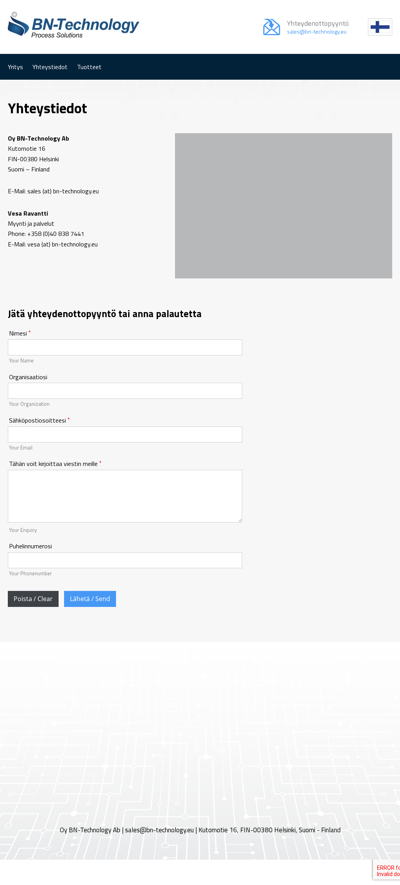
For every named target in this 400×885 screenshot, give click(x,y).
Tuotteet (89, 66)
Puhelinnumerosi (30, 546)
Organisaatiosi (28, 377)
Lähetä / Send (90, 598)
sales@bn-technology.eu (159, 830)
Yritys (15, 66)
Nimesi (18, 333)
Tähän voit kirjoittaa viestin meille (53, 463)
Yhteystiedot (50, 66)
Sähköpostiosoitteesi (37, 420)
